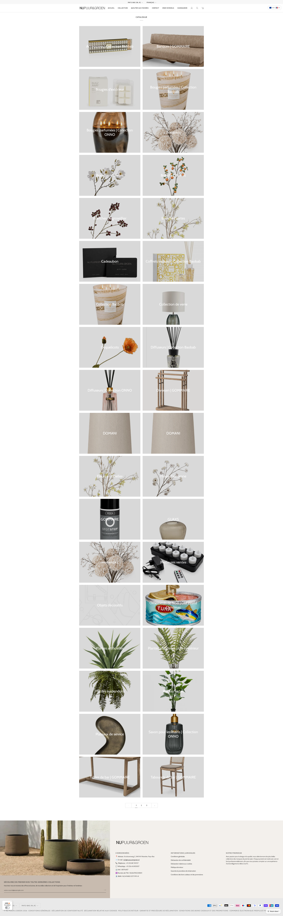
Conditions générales (178, 856)
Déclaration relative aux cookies (181, 864)
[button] (122, 8)
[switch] (7, 907)
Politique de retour (177, 867)
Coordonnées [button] (122, 853)
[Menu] (11, 902)
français (150, 2)
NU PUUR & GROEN (14, 911)
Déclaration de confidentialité (181, 860)
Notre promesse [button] (234, 853)
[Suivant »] (155, 805)
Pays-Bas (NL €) (134, 2)
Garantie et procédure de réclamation (183, 871)
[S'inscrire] (104, 890)
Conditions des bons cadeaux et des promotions (187, 875)
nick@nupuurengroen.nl (131, 860)
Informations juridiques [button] (183, 853)
